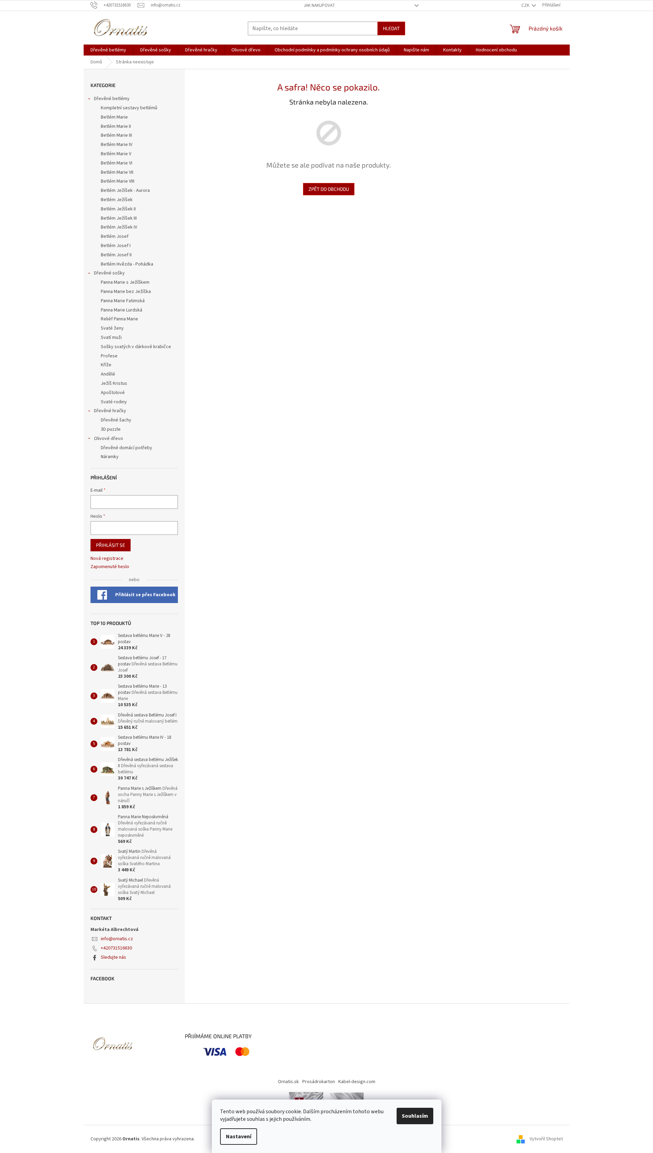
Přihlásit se (110, 545)
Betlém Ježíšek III (119, 218)
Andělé (108, 374)
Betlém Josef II (116, 255)
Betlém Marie (114, 117)
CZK (525, 5)
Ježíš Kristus (114, 383)
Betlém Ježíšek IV (119, 227)
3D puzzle (111, 429)
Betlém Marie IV (116, 144)
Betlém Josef (115, 236)
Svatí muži (111, 337)
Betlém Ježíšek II (118, 209)
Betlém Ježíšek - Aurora (125, 190)
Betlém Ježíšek (117, 199)
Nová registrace (106, 558)
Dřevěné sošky (109, 273)
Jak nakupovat (319, 5)
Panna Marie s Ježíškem (125, 282)
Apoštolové (113, 392)
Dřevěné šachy (116, 420)
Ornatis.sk (288, 1081)
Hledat (391, 28)
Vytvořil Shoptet (546, 1139)
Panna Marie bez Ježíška (126, 291)
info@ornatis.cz (117, 938)
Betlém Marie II (116, 126)
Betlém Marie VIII (117, 181)
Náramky (110, 456)
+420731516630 (116, 948)
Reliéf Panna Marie (119, 319)
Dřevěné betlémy (112, 98)
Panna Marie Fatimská (123, 300)
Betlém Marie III (116, 135)
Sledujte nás (113, 957)
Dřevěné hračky (110, 410)
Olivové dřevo (108, 438)
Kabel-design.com (356, 1081)
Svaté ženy (112, 328)
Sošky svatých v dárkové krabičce (136, 346)
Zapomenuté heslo (109, 567)
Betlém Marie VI (116, 163)
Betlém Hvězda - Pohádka (127, 264)
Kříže (106, 364)
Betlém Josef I (116, 245)
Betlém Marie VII (117, 172)
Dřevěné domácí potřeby (126, 447)
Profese (109, 356)
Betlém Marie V (116, 153)
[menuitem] (108, 50)
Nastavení (238, 1136)
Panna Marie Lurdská (121, 310)
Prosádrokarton (318, 1081)
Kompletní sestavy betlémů (129, 108)
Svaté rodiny (114, 401)
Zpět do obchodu (329, 189)
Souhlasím (415, 1116)
